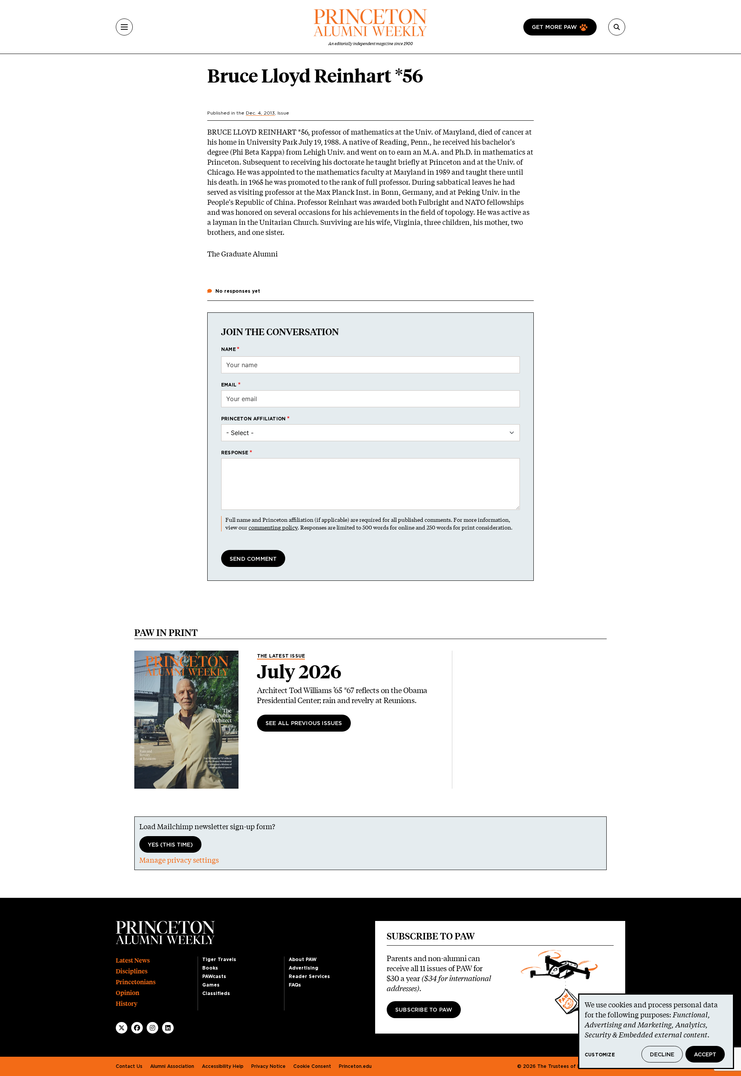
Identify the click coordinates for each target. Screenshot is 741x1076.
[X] (121, 1028)
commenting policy (273, 527)
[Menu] (124, 27)
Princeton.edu (355, 1066)
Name (228, 349)
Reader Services (309, 976)
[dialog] (656, 1031)
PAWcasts (214, 976)
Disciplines (131, 971)
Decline (662, 1054)
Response (235, 452)
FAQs (295, 985)
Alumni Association (172, 1066)
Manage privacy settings (179, 860)
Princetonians (136, 982)
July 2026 (299, 672)
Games (211, 985)
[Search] (616, 27)
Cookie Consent (312, 1066)
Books (210, 968)
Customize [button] (600, 1054)
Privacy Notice (268, 1066)
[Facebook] (137, 1028)
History (126, 1003)
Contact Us (129, 1066)
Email (229, 385)
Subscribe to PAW (423, 1010)
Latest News (133, 960)
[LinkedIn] (168, 1028)
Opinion (127, 993)
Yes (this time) (170, 845)
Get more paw (554, 27)
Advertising (303, 968)
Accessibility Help (223, 1066)
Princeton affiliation (253, 419)
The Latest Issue (281, 656)
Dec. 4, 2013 (260, 113)
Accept (705, 1054)
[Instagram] (152, 1028)
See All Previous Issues (304, 723)
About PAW (302, 959)
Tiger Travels (219, 959)
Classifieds (216, 993)
